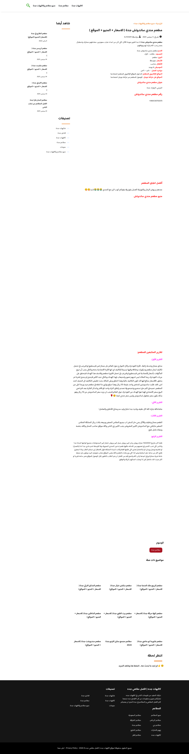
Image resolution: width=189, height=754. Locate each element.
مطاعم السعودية (135, 715)
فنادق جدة (62, 133)
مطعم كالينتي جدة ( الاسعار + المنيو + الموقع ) (37, 86)
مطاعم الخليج (136, 730)
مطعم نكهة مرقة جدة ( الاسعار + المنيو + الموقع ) (148, 615)
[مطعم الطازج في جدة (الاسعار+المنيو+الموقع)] (59, 38)
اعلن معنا (60, 748)
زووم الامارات (156, 730)
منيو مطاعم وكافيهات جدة (44, 6)
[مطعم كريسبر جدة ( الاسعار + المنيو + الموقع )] (59, 53)
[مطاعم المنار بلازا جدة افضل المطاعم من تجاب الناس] (59, 104)
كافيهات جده (156, 735)
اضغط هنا (114, 74)
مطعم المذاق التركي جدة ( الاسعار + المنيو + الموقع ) (89, 587)
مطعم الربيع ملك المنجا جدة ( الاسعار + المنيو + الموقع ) (149, 587)
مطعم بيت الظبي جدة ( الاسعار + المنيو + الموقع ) (118, 615)
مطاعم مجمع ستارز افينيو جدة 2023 (118, 643)
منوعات (63, 147)
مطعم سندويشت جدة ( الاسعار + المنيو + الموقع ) (87, 643)
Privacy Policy (71, 748)
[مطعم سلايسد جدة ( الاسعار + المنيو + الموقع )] (59, 70)
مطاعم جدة (63, 6)
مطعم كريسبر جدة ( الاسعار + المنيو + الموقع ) (37, 52)
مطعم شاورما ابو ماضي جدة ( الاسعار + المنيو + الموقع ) (149, 643)
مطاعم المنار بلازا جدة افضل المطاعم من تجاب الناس (37, 104)
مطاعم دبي (157, 725)
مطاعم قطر (136, 735)
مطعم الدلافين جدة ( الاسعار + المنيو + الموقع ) (88, 615)
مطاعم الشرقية (135, 720)
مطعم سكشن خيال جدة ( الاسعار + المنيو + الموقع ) (120, 587)
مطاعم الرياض (155, 720)
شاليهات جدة (61, 128)
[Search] (27, 6)
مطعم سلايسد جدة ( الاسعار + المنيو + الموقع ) (37, 69)
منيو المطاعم (156, 715)
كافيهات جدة (77, 6)
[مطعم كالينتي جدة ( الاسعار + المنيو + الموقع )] (59, 87)
